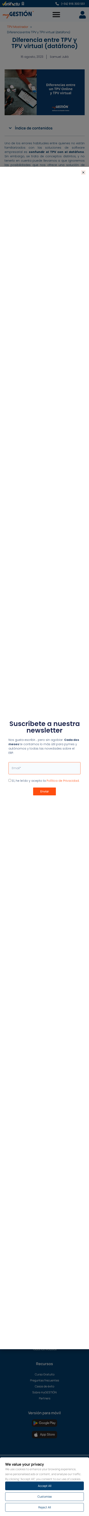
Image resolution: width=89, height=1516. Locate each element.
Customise (44, 1496)
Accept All (44, 1486)
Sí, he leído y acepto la (45, 781)
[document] (44, 758)
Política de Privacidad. (63, 781)
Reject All (44, 1507)
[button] (83, 172)
